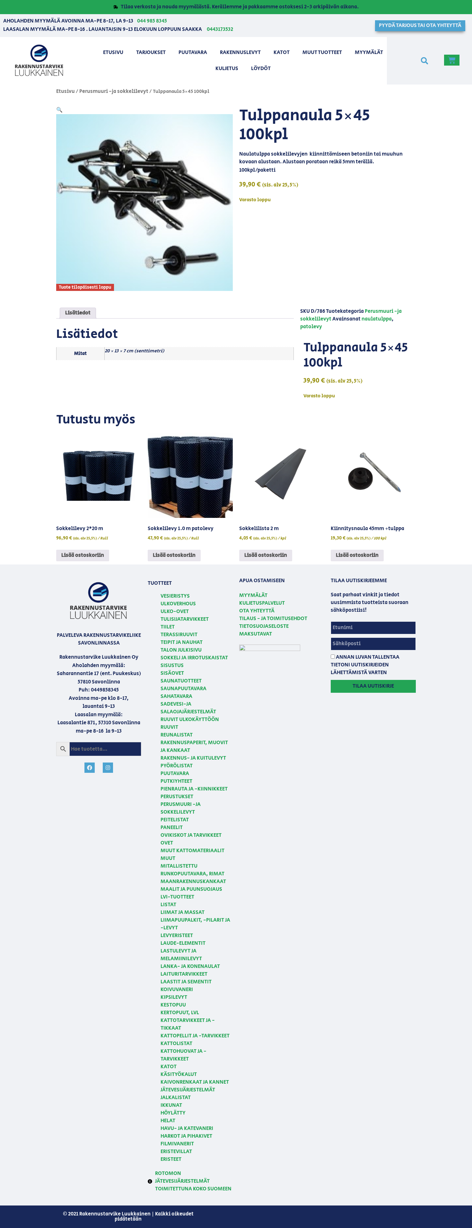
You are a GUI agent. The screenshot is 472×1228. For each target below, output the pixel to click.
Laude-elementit (183, 943)
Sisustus (172, 665)
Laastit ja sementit (186, 982)
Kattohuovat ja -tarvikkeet (183, 1055)
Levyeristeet (177, 935)
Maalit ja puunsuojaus (191, 889)
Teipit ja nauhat (182, 642)
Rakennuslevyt (240, 52)
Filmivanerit (177, 1144)
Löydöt (261, 68)
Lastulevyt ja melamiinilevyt (181, 954)
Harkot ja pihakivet (186, 1136)
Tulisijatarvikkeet (185, 619)
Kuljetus (226, 68)
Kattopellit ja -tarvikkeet (195, 1036)
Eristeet (171, 1159)
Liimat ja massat (183, 912)
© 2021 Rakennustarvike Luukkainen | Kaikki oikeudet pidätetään (128, 1216)
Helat (168, 1120)
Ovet (167, 843)
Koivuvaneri (177, 989)
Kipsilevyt (174, 997)
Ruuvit (169, 727)
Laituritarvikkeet (184, 974)
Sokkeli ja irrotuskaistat (194, 658)
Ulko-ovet (175, 611)
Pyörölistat (177, 766)
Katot (282, 52)
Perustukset (177, 796)
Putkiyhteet (176, 781)
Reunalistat (177, 735)
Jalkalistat (176, 1097)
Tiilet (168, 627)
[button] (424, 60)
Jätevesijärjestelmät (188, 1090)
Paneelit (172, 827)
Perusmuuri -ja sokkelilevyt (113, 91)
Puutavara (193, 52)
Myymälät (369, 52)
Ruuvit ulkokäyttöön (190, 719)
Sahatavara (176, 696)
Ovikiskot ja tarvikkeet (191, 835)
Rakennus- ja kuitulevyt (193, 758)
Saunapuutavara (183, 688)
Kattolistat (176, 1043)
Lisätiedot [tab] (78, 313)
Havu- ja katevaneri (187, 1128)
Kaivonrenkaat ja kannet (195, 1082)
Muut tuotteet (322, 52)
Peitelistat (175, 820)
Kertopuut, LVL (180, 1012)
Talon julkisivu (181, 650)
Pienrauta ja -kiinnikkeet (194, 789)
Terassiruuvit (179, 634)
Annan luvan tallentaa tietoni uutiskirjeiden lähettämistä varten (365, 665)
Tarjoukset (151, 52)
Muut (168, 858)
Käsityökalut (179, 1074)
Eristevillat (176, 1151)
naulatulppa (377, 319)
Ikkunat (171, 1105)
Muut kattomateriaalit (192, 850)
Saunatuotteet (181, 681)
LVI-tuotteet (177, 897)
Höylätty (173, 1113)
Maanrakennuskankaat (193, 881)
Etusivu (113, 52)
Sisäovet (172, 673)
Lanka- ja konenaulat (190, 966)
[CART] (451, 60)
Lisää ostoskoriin (82, 555)
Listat (168, 904)
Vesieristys (175, 596)
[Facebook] (89, 768)
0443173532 (220, 29)
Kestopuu (173, 1005)
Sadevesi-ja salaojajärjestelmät (188, 708)
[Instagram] (108, 768)
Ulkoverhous (178, 604)
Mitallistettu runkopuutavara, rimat (192, 870)
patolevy (311, 326)
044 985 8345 (152, 21)
